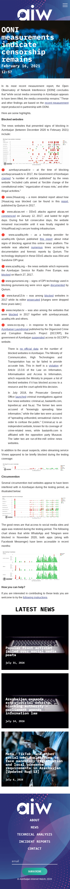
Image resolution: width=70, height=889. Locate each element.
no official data (29, 348)
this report (46, 239)
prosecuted (33, 299)
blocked (6, 274)
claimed (6, 178)
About (35, 820)
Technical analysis (34, 834)
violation (54, 365)
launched (20, 396)
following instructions (35, 597)
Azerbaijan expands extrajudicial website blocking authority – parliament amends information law (28, 706)
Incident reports (34, 841)
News (35, 827)
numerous (37, 247)
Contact (35, 848)
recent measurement (57, 102)
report (64, 201)
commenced (8, 216)
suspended (38, 337)
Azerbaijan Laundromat (14, 329)
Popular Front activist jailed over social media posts (31, 651)
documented (57, 285)
